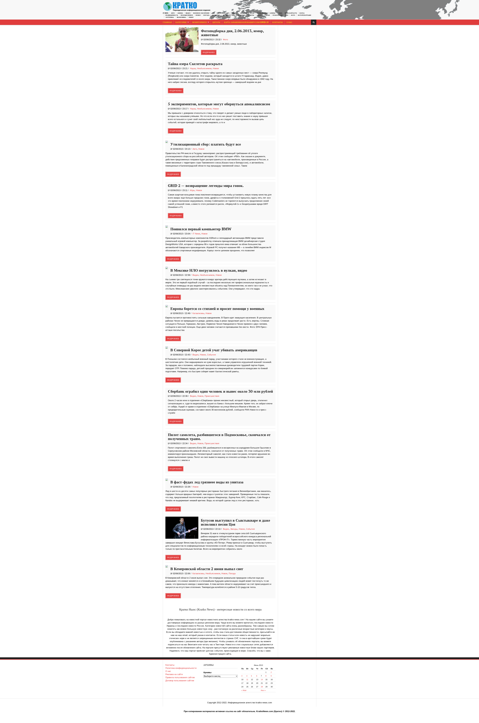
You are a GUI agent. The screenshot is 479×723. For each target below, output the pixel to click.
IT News (165, 13)
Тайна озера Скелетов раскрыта (195, 64)
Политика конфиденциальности (181, 668)
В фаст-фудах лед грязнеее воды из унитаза (206, 482)
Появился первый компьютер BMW (200, 229)
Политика (216, 15)
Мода (280, 13)
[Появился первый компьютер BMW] (166, 226)
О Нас (289, 22)
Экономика (181, 17)
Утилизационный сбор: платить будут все (205, 144)
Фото (293, 15)
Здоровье (243, 13)
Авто (173, 13)
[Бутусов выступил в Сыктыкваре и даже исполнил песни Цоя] (181, 528)
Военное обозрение (201, 13)
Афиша (180, 13)
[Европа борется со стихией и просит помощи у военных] (166, 306)
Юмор (191, 17)
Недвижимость (171, 15)
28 (262, 687)
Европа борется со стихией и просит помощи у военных (217, 309)
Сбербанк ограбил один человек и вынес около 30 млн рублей (220, 391)
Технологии (277, 15)
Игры (252, 13)
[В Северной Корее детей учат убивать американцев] (166, 347)
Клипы (272, 13)
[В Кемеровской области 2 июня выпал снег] (166, 566)
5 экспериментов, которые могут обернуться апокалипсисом (219, 104)
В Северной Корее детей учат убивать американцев (213, 350)
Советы (251, 15)
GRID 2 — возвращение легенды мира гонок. (206, 186)
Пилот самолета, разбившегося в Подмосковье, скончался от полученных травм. (219, 437)
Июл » (263, 690)
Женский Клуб (223, 13)
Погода (206, 15)
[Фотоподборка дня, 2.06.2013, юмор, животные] (181, 39)
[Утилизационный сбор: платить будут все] (166, 142)
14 (262, 680)
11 (247, 680)
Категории (181, 22)
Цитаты (216, 22)
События (241, 15)
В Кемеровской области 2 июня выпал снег (206, 569)
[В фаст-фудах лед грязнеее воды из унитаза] (166, 479)
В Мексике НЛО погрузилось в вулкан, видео (208, 270)
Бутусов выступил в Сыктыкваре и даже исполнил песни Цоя (235, 522)
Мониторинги (199, 22)
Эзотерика (169, 17)
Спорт (259, 15)
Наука (301, 13)
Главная (167, 22)
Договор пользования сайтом (179, 680)
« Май (243, 690)
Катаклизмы (262, 13)
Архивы (207, 672)
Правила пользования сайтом (180, 677)
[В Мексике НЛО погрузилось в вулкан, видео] (166, 268)
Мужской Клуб (291, 13)
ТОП (286, 15)
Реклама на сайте (174, 674)
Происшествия (229, 15)
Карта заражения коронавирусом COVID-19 (246, 22)
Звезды (235, 13)
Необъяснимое (187, 15)
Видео (188, 13)
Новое (198, 15)
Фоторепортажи (304, 15)
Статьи (267, 15)
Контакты (277, 22)
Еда (213, 13)
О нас (168, 671)
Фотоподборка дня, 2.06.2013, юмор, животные (232, 33)
